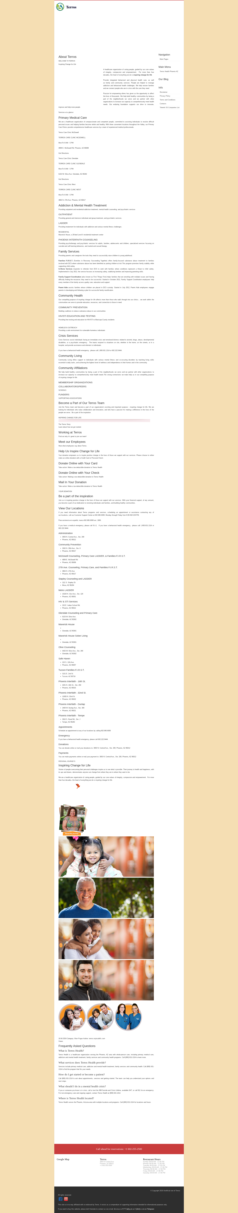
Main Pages (164, 59)
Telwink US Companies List (169, 107)
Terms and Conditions (167, 100)
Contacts (163, 104)
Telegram (150, 1209)
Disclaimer (163, 92)
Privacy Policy (165, 96)
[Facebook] (61, 1200)
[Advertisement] (119, 34)
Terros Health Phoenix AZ (169, 71)
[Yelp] (66, 1200)
